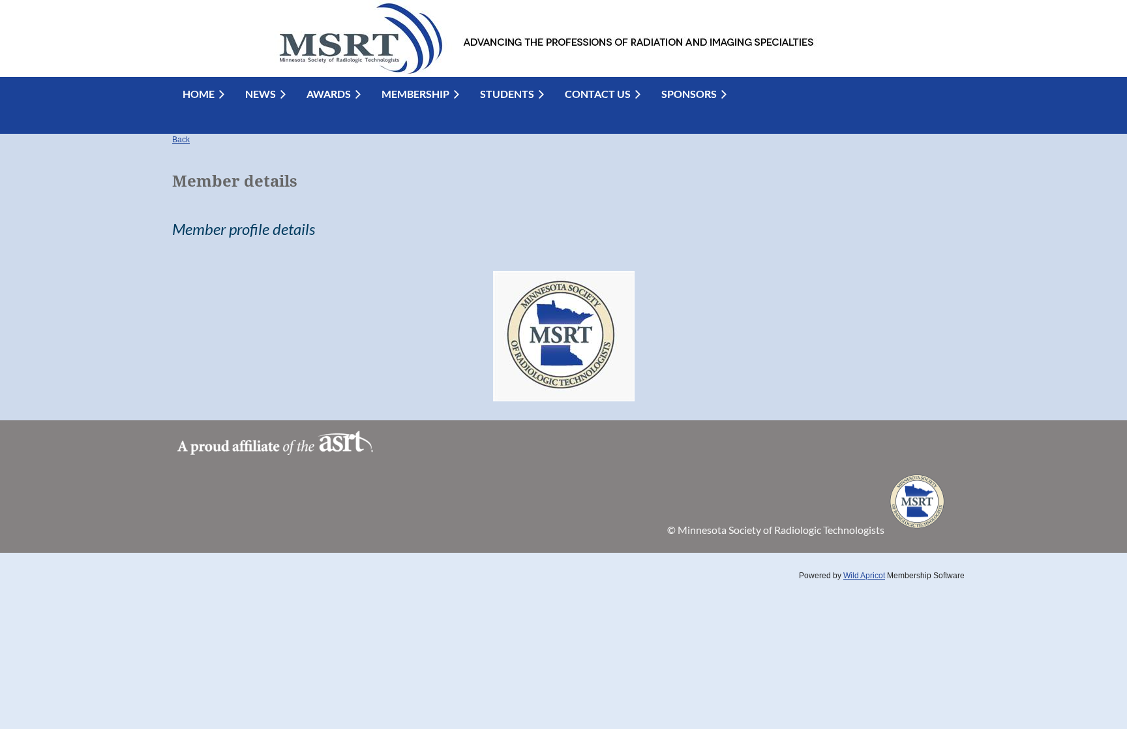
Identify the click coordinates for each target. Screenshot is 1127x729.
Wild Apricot (864, 575)
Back (181, 139)
